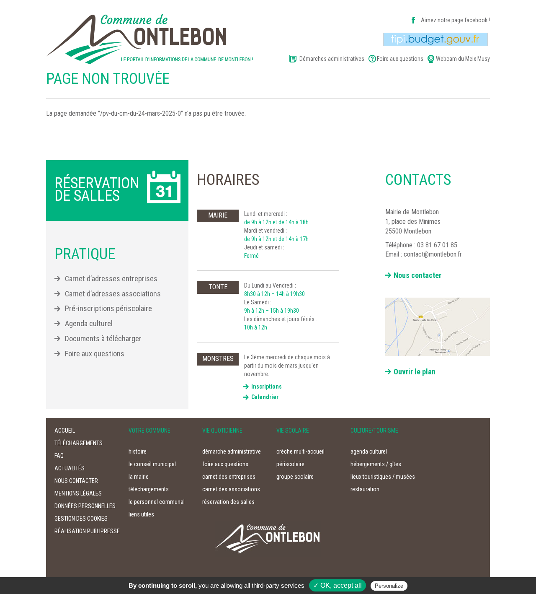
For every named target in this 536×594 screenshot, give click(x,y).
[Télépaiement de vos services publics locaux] (435, 39)
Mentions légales (78, 493)
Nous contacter (417, 275)
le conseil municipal (152, 464)
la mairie (139, 476)
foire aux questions (225, 464)
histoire (138, 451)
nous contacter (76, 480)
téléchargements (78, 443)
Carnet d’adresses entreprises (111, 278)
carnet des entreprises (228, 476)
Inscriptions (266, 386)
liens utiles (141, 514)
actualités (69, 468)
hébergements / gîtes (375, 464)
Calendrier (264, 397)
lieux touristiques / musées (382, 476)
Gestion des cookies (81, 518)
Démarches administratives (331, 58)
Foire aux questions (400, 58)
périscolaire (290, 464)
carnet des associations (231, 489)
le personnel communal (157, 501)
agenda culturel (368, 451)
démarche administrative (231, 451)
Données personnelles (85, 506)
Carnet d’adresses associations (113, 293)
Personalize (389, 586)
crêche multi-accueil (300, 451)
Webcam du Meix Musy (463, 58)
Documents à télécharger (103, 338)
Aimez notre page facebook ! (455, 20)
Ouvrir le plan (415, 371)
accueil (64, 430)
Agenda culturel (89, 323)
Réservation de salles (96, 189)
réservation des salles (228, 501)
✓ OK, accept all (337, 585)
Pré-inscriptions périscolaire (108, 308)
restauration (364, 489)
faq (59, 455)
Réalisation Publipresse (87, 531)
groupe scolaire (295, 476)
